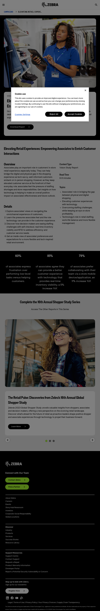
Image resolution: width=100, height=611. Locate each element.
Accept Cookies (75, 114)
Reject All (54, 114)
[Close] (85, 90)
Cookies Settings (22, 114)
